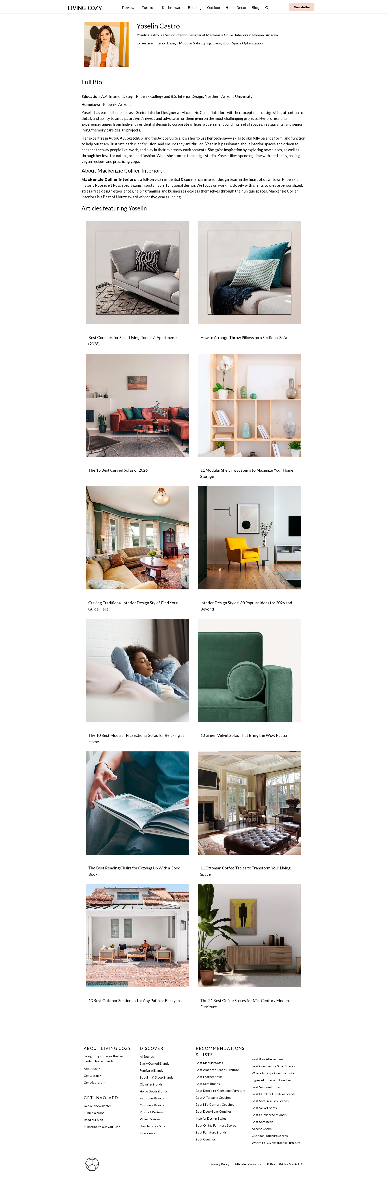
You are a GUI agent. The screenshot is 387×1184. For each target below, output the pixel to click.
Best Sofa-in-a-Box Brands (270, 1101)
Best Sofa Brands (208, 1084)
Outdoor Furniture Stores (270, 1136)
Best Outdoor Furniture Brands (274, 1094)
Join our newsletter (97, 1106)
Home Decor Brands (154, 1091)
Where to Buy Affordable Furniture (276, 1143)
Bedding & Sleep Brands (156, 1077)
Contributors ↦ (94, 1082)
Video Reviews (150, 1119)
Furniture (149, 8)
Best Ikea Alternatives (267, 1059)
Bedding (195, 8)
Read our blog (93, 1120)
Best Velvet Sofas (264, 1108)
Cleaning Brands (151, 1084)
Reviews (129, 8)
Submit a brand (94, 1113)
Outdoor (213, 8)
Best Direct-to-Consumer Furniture (220, 1090)
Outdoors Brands (152, 1105)
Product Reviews (152, 1112)
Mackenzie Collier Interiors (109, 179)
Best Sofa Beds (262, 1122)
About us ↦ (92, 1068)
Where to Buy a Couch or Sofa (273, 1073)
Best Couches (206, 1139)
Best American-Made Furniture (217, 1070)
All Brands (147, 1056)
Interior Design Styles (211, 1118)
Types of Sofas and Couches (272, 1080)
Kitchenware (172, 8)
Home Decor (236, 8)
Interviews (147, 1133)
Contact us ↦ (93, 1075)
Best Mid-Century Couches (215, 1104)
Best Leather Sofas (209, 1077)
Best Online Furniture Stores (216, 1125)
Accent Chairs (262, 1129)
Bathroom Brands (152, 1098)
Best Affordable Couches (213, 1097)
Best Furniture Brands (211, 1132)
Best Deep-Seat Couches (214, 1111)
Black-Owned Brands (154, 1063)
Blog (255, 8)
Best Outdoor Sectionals (269, 1115)
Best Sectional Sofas (266, 1087)
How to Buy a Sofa (152, 1126)
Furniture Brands (151, 1070)
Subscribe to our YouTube (102, 1127)
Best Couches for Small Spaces (273, 1066)
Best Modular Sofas (209, 1063)
